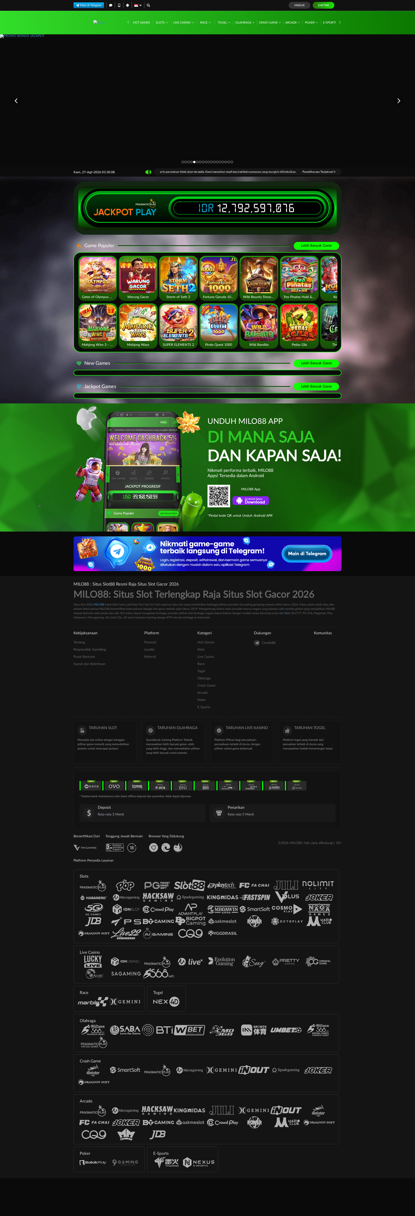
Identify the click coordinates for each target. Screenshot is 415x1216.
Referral (150, 657)
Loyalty (149, 649)
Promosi (150, 642)
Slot (287, 613)
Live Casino (182, 22)
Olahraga (243, 22)
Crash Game (268, 22)
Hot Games (141, 22)
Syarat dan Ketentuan (89, 664)
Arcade (291, 22)
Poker (310, 22)
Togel (223, 22)
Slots (160, 22)
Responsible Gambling (89, 649)
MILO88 (99, 604)
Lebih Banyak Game (316, 245)
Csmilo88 (268, 643)
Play (146, 212)
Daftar (323, 5)
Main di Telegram (91, 5)
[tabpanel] (207, 100)
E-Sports (330, 22)
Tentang (79, 642)
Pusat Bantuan (84, 657)
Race (204, 22)
